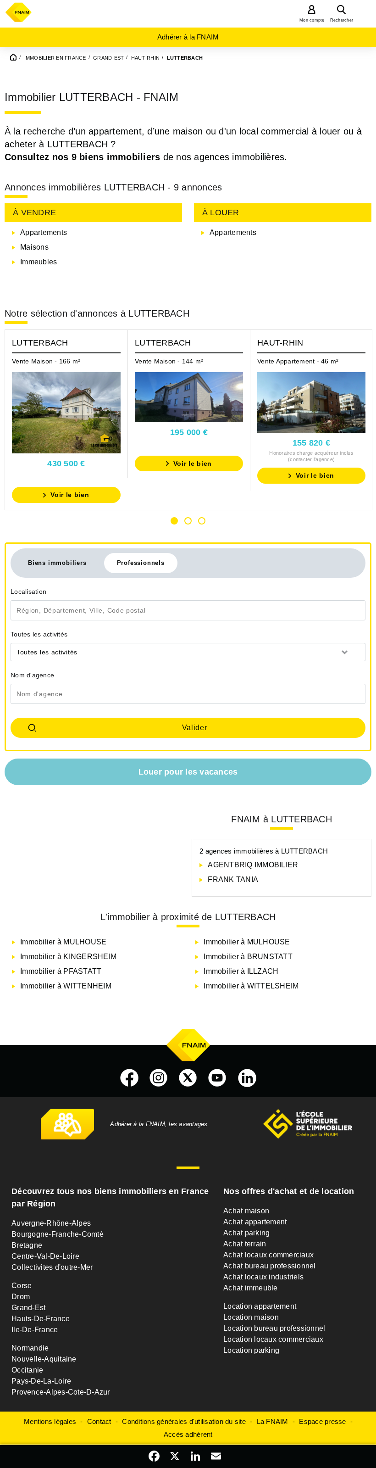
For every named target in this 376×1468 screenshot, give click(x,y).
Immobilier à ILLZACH (241, 971)
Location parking (251, 1350)
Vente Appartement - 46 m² (297, 361)
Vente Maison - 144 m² (169, 361)
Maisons (34, 247)
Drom (20, 1297)
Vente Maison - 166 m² (46, 361)
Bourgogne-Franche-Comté (57, 1234)
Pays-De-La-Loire (41, 1381)
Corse (21, 1285)
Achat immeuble (250, 1288)
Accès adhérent (188, 1434)
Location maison (251, 1317)
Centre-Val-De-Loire (45, 1256)
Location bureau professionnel (274, 1328)
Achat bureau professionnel (269, 1266)
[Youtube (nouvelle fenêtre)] (217, 1078)
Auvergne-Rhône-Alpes (51, 1223)
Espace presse (322, 1421)
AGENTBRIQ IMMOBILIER (253, 865)
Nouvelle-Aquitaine (44, 1359)
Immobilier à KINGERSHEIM (68, 956)
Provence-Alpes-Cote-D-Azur (60, 1392)
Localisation (28, 591)
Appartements (43, 232)
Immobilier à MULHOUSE (63, 942)
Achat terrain (244, 1244)
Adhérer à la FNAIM (188, 37)
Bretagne (26, 1245)
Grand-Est (28, 1308)
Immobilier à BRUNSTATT (248, 956)
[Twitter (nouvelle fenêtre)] (188, 1078)
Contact (99, 1421)
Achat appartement (255, 1222)
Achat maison (246, 1211)
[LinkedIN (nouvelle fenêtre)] (247, 1078)
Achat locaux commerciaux (268, 1255)
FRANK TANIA (233, 879)
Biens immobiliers (57, 562)
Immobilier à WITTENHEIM (65, 986)
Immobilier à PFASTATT (60, 971)
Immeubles (38, 262)
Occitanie (27, 1370)
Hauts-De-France (40, 1319)
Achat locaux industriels (263, 1277)
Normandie (30, 1348)
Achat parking (246, 1233)
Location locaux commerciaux (273, 1339)
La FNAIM (272, 1421)
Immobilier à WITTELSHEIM (251, 986)
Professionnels (141, 562)
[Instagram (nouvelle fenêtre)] (158, 1078)
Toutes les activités (39, 634)
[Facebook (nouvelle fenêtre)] (129, 1078)
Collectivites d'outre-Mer (52, 1267)
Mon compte (312, 20)
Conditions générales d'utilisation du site (184, 1421)
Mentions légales (50, 1421)
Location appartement (259, 1306)
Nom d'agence (32, 675)
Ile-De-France (34, 1330)
